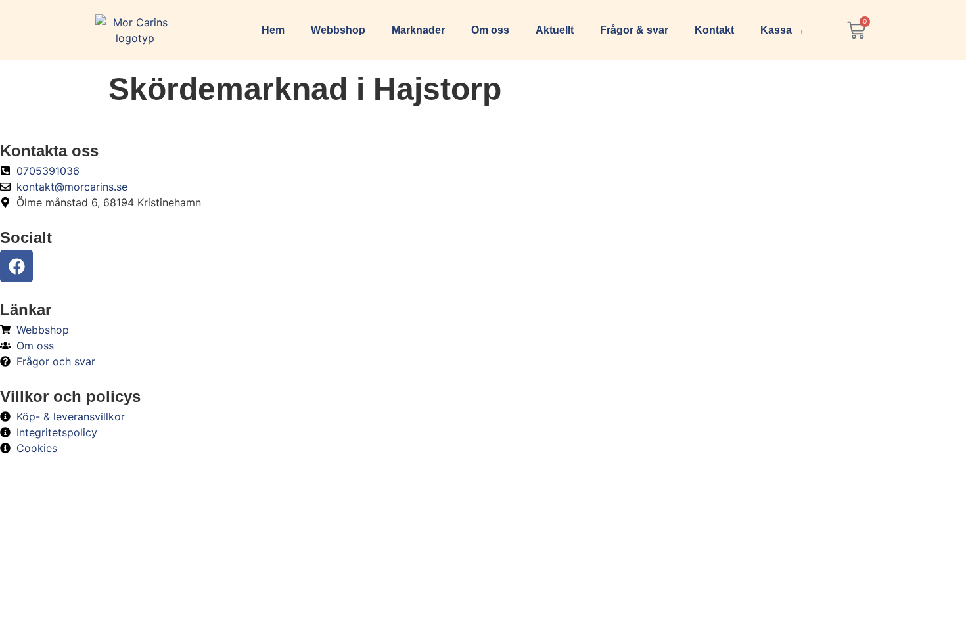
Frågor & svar (634, 29)
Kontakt (714, 29)
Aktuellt (555, 29)
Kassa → (782, 29)
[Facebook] (16, 266)
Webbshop (338, 29)
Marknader (418, 29)
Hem (273, 29)
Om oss (490, 29)
